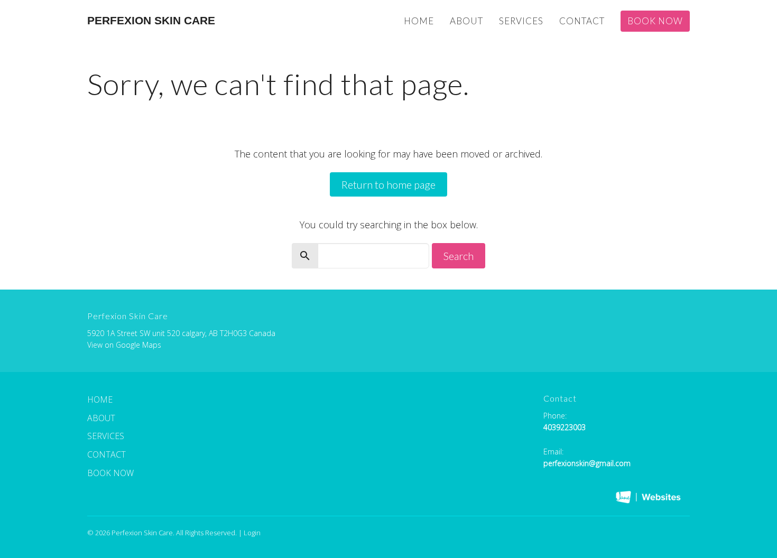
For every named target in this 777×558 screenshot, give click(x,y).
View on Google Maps (124, 345)
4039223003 (564, 427)
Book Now (655, 20)
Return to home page (388, 184)
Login (252, 532)
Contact (582, 20)
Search (458, 255)
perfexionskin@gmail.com (587, 463)
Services (521, 20)
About (466, 20)
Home (419, 20)
